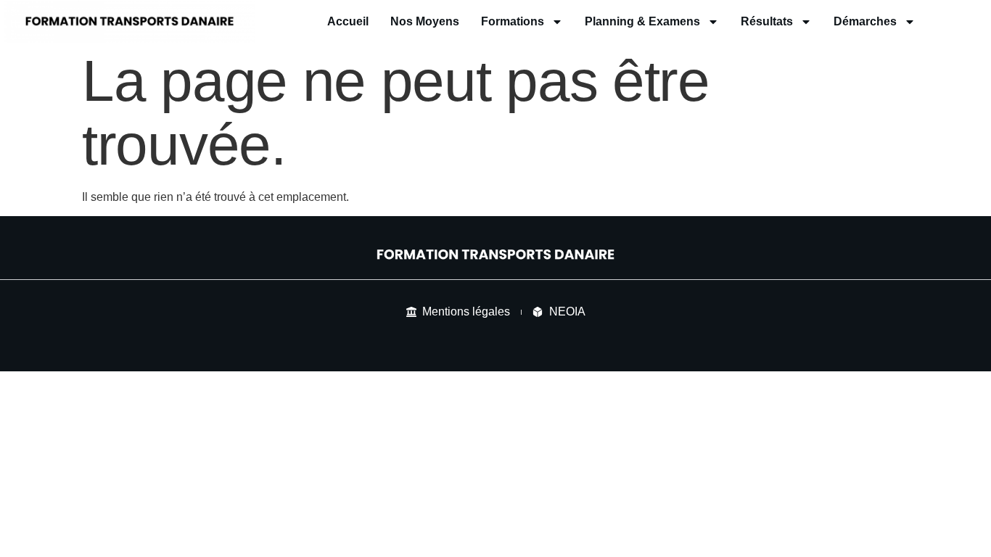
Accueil (348, 21)
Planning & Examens (642, 21)
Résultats (767, 21)
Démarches (865, 21)
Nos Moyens (424, 21)
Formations (512, 21)
